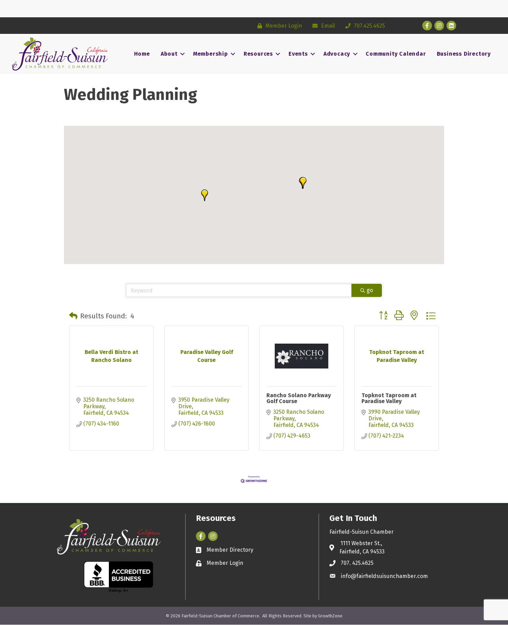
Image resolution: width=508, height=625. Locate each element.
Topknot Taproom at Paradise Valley (388, 398)
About (169, 53)
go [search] (370, 290)
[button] (204, 195)
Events (298, 53)
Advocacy (336, 53)
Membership (210, 53)
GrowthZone (330, 615)
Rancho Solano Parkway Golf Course (298, 398)
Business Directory (464, 53)
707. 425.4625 (357, 563)
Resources (258, 53)
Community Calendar (396, 53)
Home (142, 53)
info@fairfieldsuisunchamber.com (384, 576)
